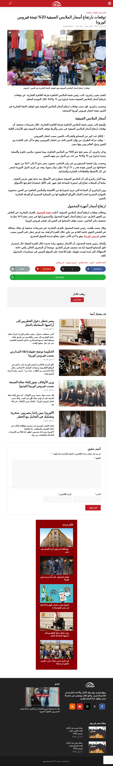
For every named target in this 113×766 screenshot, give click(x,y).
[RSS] (72, 706)
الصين (92, 262)
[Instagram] (87, 706)
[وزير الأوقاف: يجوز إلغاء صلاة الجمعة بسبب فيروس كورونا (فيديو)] (82, 393)
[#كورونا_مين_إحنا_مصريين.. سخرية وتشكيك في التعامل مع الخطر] (82, 424)
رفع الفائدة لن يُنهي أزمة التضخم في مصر (55, 550)
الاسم (98, 494)
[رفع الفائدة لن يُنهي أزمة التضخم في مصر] (56, 537)
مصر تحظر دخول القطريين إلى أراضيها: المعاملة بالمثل (35, 323)
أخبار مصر (102, 12)
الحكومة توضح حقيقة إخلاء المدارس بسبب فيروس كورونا (32, 353)
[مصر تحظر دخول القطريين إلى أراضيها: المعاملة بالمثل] (82, 332)
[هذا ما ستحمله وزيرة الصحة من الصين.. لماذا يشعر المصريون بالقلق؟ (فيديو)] (39, 697)
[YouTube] (80, 706)
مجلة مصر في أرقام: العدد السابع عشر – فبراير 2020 (74, 746)
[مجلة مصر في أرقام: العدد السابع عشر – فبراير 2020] (97, 747)
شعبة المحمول (43, 212)
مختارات (89, 12)
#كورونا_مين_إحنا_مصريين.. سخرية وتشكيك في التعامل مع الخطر (32, 414)
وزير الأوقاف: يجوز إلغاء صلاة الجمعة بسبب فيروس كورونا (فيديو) (31, 384)
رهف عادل (79, 26)
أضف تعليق (88, 26)
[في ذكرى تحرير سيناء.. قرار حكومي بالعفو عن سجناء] (56, 649)
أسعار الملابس (101, 262)
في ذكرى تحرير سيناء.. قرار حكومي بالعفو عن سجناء (55, 662)
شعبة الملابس (83, 262)
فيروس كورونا (91, 236)
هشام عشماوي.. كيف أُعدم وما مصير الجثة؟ (54, 578)
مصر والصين (60, 262)
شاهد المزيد (77, 299)
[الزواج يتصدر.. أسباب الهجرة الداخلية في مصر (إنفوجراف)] (56, 593)
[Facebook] (102, 706)
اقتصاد (95, 12)
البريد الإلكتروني (64, 494)
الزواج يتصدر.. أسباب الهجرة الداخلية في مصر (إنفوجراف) (54, 606)
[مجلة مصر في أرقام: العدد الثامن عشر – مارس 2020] (97, 732)
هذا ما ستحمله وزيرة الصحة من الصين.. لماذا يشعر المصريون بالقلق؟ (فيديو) (40, 710)
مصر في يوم (47, 761)
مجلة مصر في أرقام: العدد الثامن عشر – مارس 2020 (74, 731)
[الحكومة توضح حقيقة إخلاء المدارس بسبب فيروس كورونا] (82, 363)
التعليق (97, 458)
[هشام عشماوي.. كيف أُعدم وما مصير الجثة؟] (56, 565)
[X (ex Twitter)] (95, 706)
